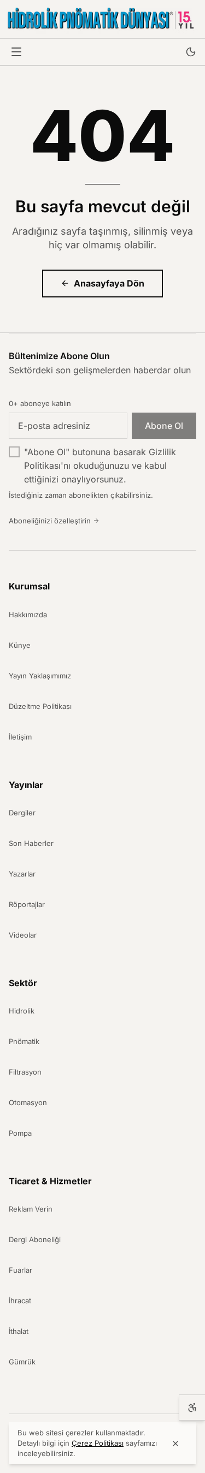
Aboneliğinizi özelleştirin (50, 520)
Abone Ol (164, 425)
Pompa (20, 1133)
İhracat (20, 1300)
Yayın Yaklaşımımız (40, 675)
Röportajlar (27, 904)
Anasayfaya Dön (109, 283)
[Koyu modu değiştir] (191, 52)
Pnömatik (24, 1041)
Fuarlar (20, 1270)
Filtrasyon (25, 1072)
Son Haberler (31, 843)
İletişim (20, 736)
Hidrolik (21, 1010)
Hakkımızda (28, 614)
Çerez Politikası (98, 1443)
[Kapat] (175, 1444)
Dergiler (22, 812)
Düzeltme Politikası (40, 706)
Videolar (23, 935)
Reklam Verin (30, 1208)
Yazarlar (22, 873)
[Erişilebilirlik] (192, 1407)
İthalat (18, 1331)
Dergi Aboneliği (35, 1239)
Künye (20, 645)
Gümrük (22, 1361)
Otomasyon (28, 1102)
